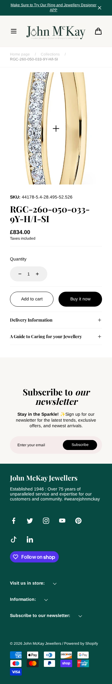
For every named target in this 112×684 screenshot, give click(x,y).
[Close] (99, 7)
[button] (13, 31)
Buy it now (80, 298)
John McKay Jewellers (42, 643)
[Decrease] (16, 273)
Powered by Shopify (81, 643)
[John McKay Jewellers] (56, 31)
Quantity (18, 258)
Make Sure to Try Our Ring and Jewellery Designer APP (53, 7)
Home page (20, 54)
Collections (50, 54)
